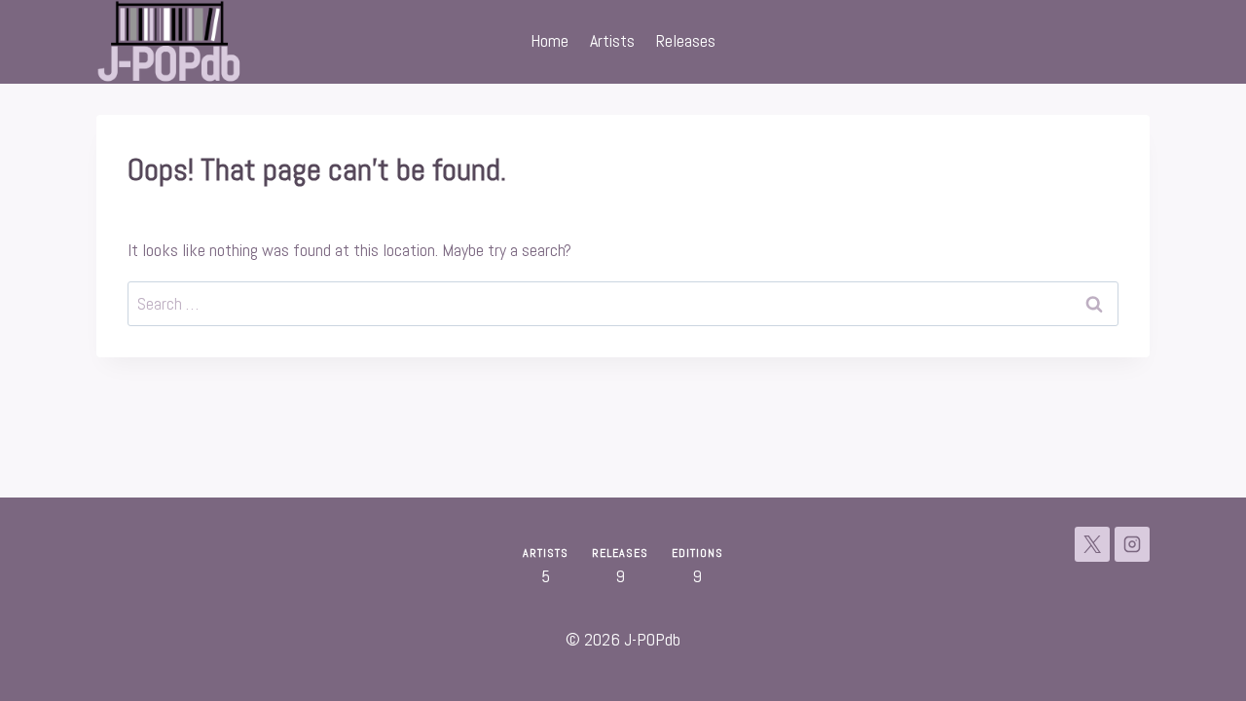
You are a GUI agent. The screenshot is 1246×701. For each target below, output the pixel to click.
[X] (1092, 544)
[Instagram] (1132, 544)
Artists (612, 40)
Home (549, 40)
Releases (685, 40)
